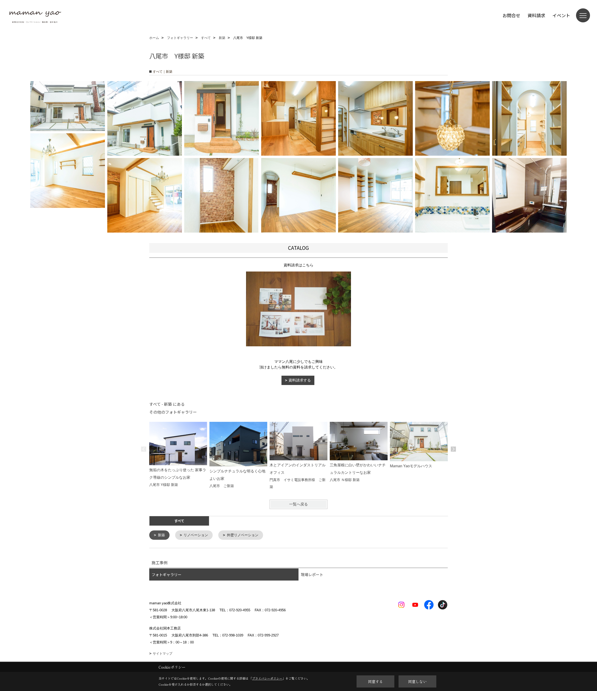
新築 (161, 535)
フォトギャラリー (166, 574)
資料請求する (299, 380)
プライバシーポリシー (267, 678)
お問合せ (511, 15)
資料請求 (536, 15)
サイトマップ (162, 653)
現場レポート (312, 574)
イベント (561, 15)
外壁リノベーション (242, 535)
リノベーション (196, 535)
